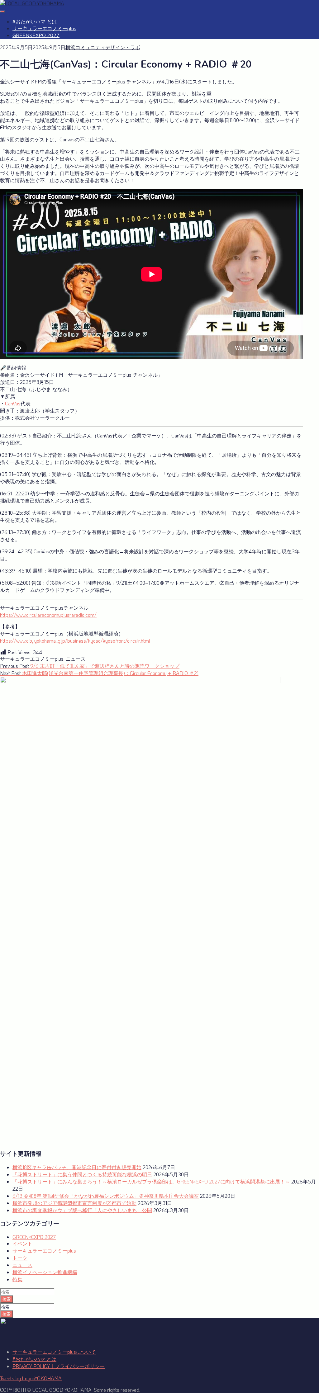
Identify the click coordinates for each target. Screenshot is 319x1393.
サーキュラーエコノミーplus (44, 28)
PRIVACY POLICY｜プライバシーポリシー (58, 1366)
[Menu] (2, 11)
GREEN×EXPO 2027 (36, 35)
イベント (22, 1243)
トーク (19, 1257)
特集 (17, 1279)
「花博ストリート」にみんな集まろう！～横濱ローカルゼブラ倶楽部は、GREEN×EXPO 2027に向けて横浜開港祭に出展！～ (151, 1181)
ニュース (76, 658)
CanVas (13, 403)
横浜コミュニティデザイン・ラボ (102, 47)
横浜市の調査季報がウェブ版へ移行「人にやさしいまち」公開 (82, 1210)
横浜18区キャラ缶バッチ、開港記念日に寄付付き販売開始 (76, 1167)
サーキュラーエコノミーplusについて (54, 1351)
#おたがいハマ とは (34, 21)
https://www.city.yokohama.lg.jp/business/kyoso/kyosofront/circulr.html (75, 640)
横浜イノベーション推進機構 (44, 1272)
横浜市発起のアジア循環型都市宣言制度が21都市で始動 (74, 1203)
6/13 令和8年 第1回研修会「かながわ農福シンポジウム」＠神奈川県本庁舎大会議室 (105, 1195)
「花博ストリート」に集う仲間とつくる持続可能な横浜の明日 (82, 1174)
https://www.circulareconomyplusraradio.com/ (48, 615)
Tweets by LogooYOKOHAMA (31, 1378)
